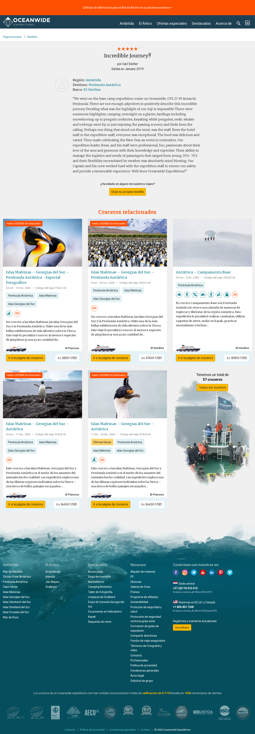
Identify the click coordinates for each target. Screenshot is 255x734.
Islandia (50, 576)
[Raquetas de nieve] (211, 294)
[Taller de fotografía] (9, 313)
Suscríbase (182, 627)
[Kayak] (195, 294)
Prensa (134, 592)
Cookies (145, 729)
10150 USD (237, 358)
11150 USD (67, 358)
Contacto (136, 655)
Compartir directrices (143, 635)
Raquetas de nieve (99, 621)
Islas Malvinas (48, 295)
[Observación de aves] (94, 459)
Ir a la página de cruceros (25, 358)
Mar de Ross (11, 617)
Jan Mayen (52, 581)
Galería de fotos (140, 586)
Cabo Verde (10, 586)
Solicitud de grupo (141, 680)
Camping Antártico (100, 586)
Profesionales (139, 660)
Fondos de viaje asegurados (147, 640)
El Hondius (157, 347)
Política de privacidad (143, 665)
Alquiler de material (142, 571)
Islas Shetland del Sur (16, 607)
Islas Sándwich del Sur (17, 602)
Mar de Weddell (12, 571)
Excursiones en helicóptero (105, 611)
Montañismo (96, 581)
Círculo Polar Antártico (17, 576)
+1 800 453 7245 (183, 607)
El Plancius (72, 348)
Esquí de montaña (99, 576)
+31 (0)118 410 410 (185, 588)
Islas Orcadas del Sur (16, 612)
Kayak (92, 616)
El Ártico (145, 23)
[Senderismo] (187, 294)
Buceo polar (95, 571)
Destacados (201, 23)
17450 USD (151, 358)
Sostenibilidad (139, 602)
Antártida (127, 23)
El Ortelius (92, 90)
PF (132, 576)
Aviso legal (137, 675)
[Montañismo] (203, 294)
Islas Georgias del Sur (21, 304)
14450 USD (66, 504)
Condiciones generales (144, 670)
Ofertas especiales (172, 23)
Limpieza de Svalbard (101, 597)
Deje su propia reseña (127, 192)
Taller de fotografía (100, 592)
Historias (135, 581)
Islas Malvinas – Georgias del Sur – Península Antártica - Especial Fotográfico (37, 277)
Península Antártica (105, 85)
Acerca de (224, 23)
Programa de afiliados (144, 597)
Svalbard (51, 586)
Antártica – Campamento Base (203, 272)
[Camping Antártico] (179, 294)
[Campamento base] (227, 294)
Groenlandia (53, 571)
